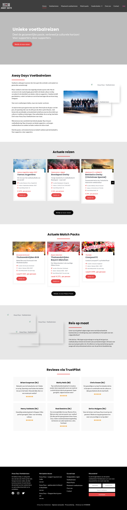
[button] (112, 182)
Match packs (84, 6)
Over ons (108, 6)
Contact (116, 6)
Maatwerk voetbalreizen (69, 6)
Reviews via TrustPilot (63, 370)
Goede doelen (95, 6)
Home (44, 6)
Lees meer (41, 481)
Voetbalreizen (53, 6)
